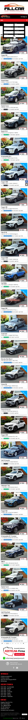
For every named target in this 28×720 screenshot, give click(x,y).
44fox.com (23, 718)
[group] (14, 7)
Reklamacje (4, 681)
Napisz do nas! (10, 718)
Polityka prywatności (6, 676)
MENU (2, 20)
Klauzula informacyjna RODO (8, 679)
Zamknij (24, 714)
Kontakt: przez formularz (7, 710)
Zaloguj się (24, 17)
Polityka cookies (5, 678)
